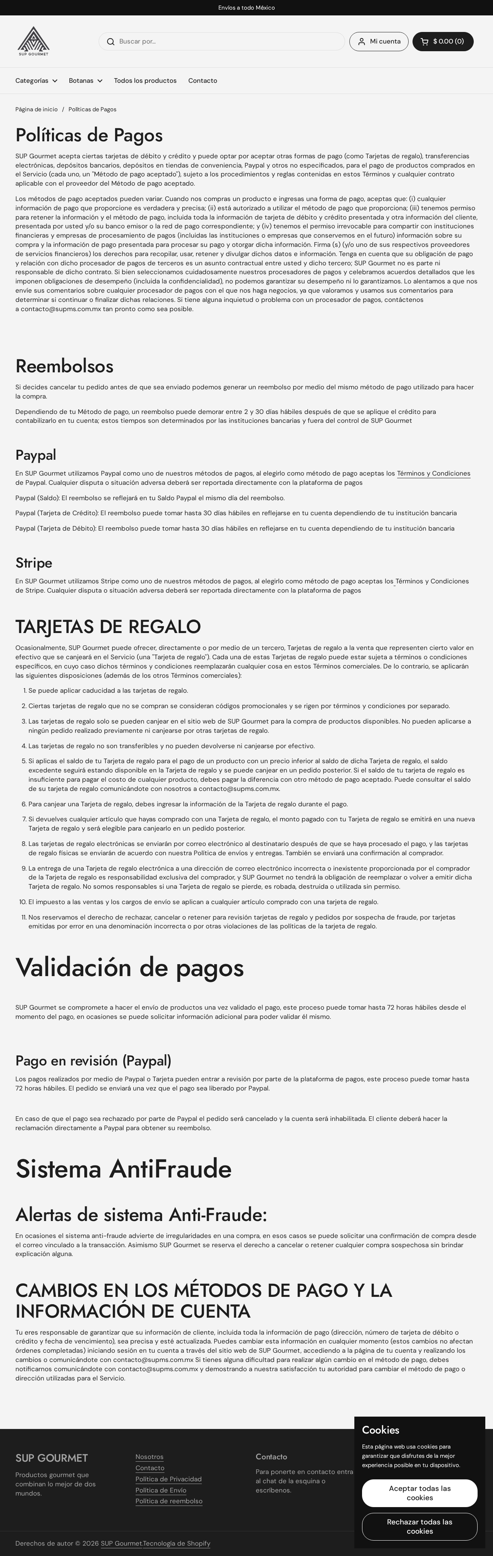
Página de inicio (36, 109)
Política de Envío (161, 1490)
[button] (443, 41)
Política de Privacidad (169, 1479)
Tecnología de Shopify (176, 1543)
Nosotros (150, 1456)
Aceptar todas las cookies (420, 1493)
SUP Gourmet (121, 1543)
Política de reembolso (169, 1501)
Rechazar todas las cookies (420, 1526)
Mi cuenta (385, 41)
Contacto (150, 1468)
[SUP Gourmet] (33, 41)
